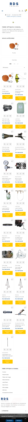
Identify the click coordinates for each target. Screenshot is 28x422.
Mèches (4, 390)
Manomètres (5, 379)
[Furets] (14, 46)
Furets (14, 53)
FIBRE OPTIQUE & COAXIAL (10, 368)
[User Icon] (22, 11)
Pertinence (14, 67)
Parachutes (5, 374)
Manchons (5, 384)
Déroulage (5, 387)
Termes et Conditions (7, 416)
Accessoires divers (7, 392)
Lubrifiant (5, 382)
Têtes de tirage (6, 377)
